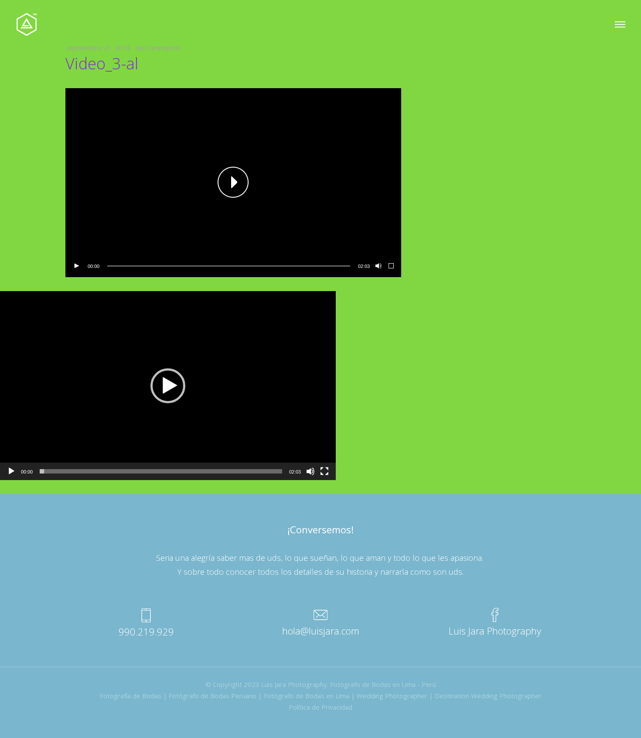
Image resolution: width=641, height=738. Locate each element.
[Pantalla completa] (391, 266)
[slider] (228, 266)
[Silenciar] (377, 266)
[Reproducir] (76, 266)
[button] (233, 183)
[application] (233, 182)
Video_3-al (101, 63)
